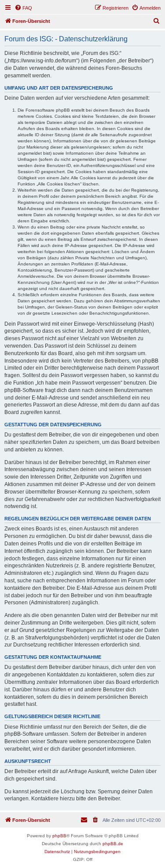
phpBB (59, 835)
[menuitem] (23, 8)
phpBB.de (113, 843)
